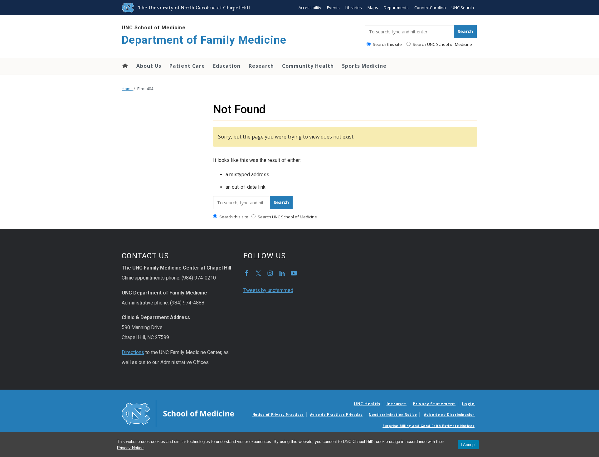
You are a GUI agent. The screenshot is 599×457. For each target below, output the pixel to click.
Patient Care (187, 65)
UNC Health (367, 403)
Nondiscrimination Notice (393, 414)
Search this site (387, 44)
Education (227, 65)
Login (468, 403)
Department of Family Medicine (204, 40)
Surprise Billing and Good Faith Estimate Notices (428, 426)
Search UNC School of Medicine (442, 44)
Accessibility (310, 7)
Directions (133, 352)
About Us (148, 65)
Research (261, 65)
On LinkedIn (282, 273)
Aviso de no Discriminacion (449, 414)
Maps (373, 7)
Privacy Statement (434, 403)
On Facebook (246, 273)
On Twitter (258, 273)
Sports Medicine (364, 65)
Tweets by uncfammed (268, 290)
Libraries (353, 7)
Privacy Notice (130, 447)
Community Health (308, 65)
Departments (396, 7)
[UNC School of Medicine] (178, 413)
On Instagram (270, 273)
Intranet (397, 403)
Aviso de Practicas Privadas (336, 414)
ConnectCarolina (430, 7)
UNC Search (462, 7)
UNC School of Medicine (154, 28)
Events (333, 7)
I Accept (468, 444)
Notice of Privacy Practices (278, 414)
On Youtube (294, 273)
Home (124, 65)
